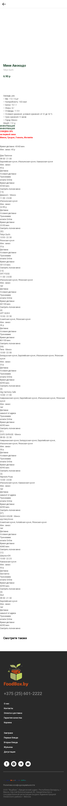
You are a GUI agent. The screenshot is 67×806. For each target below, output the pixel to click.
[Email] (28, 765)
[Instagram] (13, 765)
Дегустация (9, 752)
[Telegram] (21, 765)
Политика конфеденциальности (19, 785)
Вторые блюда (11, 742)
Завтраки (8, 733)
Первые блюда (11, 738)
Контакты (8, 708)
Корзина (8, 722)
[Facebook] (6, 765)
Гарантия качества (13, 718)
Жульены (8, 747)
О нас (6, 704)
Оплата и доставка (13, 713)
